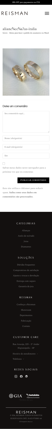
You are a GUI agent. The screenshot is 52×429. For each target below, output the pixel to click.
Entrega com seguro (26, 281)
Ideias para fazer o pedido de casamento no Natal (29, 32)
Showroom (26, 310)
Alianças (26, 230)
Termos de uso (26, 400)
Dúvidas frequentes (26, 264)
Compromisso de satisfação (26, 270)
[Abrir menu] (47, 13)
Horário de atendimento (24, 353)
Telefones (17, 359)
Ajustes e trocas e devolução (26, 275)
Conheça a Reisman (26, 304)
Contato (26, 326)
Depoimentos (26, 315)
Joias (26, 241)
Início (5, 32)
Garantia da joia (26, 286)
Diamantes (26, 246)
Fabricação (26, 321)
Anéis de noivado (26, 236)
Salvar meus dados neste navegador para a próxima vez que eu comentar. (24, 170)
